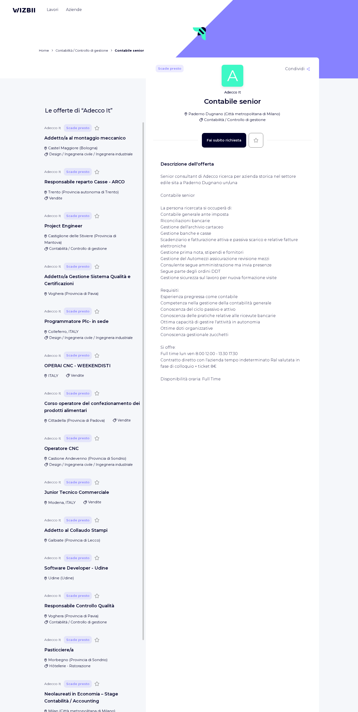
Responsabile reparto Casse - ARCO (84, 182)
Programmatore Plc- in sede (76, 321)
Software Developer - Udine (76, 568)
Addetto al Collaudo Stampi (75, 530)
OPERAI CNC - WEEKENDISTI (77, 365)
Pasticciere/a (59, 650)
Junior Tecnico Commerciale (76, 492)
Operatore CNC (61, 448)
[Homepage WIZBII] (24, 10)
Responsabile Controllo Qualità (79, 606)
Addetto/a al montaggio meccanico (85, 138)
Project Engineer (63, 226)
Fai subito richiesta (224, 140)
